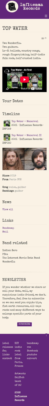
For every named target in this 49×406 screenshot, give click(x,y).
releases (7, 347)
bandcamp (33, 343)
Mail (5, 232)
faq (4, 351)
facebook (32, 351)
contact (7, 358)
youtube (32, 354)
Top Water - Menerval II (26, 135)
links (6, 354)
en (43, 38)
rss (29, 347)
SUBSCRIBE (24, 324)
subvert (32, 358)
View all (7, 209)
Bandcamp (8, 228)
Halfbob (19, 377)
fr (46, 38)
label (5, 343)
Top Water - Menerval (24, 121)
